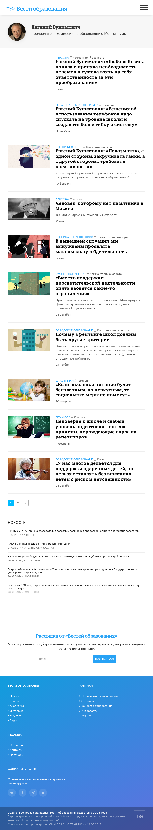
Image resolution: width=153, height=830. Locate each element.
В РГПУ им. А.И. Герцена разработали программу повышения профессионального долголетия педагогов (73, 530)
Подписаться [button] (104, 658)
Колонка (78, 199)
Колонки (15, 700)
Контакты (16, 749)
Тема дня (108, 104)
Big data (87, 715)
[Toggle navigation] (144, 8)
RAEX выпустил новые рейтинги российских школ (39, 543)
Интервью (16, 710)
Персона (62, 57)
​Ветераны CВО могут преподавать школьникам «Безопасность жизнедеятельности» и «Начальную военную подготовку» (74, 586)
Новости (15, 695)
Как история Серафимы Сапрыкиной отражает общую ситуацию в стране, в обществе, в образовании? (97, 174)
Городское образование (74, 330)
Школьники (65, 380)
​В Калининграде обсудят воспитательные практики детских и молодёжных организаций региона (68, 556)
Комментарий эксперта (88, 57)
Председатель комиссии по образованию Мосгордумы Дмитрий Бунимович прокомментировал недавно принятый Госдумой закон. (98, 303)
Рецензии (16, 715)
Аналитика (17, 705)
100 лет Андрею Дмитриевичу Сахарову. (87, 214)
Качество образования (38, 547)
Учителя (28, 534)
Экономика (88, 700)
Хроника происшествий (74, 236)
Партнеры (17, 754)
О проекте (17, 744)
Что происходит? (69, 146)
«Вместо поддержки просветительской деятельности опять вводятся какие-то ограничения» (95, 285)
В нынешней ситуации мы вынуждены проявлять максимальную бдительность (91, 246)
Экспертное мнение (71, 273)
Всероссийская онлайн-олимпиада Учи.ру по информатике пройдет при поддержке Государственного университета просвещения (72, 570)
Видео (14, 720)
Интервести (89, 710)
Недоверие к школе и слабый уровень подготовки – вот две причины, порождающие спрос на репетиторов (96, 429)
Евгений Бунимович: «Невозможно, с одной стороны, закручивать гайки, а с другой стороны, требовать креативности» (100, 158)
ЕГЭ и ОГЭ (63, 417)
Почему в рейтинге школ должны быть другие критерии (96, 337)
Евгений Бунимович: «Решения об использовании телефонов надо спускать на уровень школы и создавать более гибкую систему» (96, 116)
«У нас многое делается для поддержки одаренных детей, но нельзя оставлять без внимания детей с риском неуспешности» (95, 471)
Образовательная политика (77, 104)
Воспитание (32, 560)
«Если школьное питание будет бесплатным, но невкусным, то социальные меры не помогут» (93, 389)
